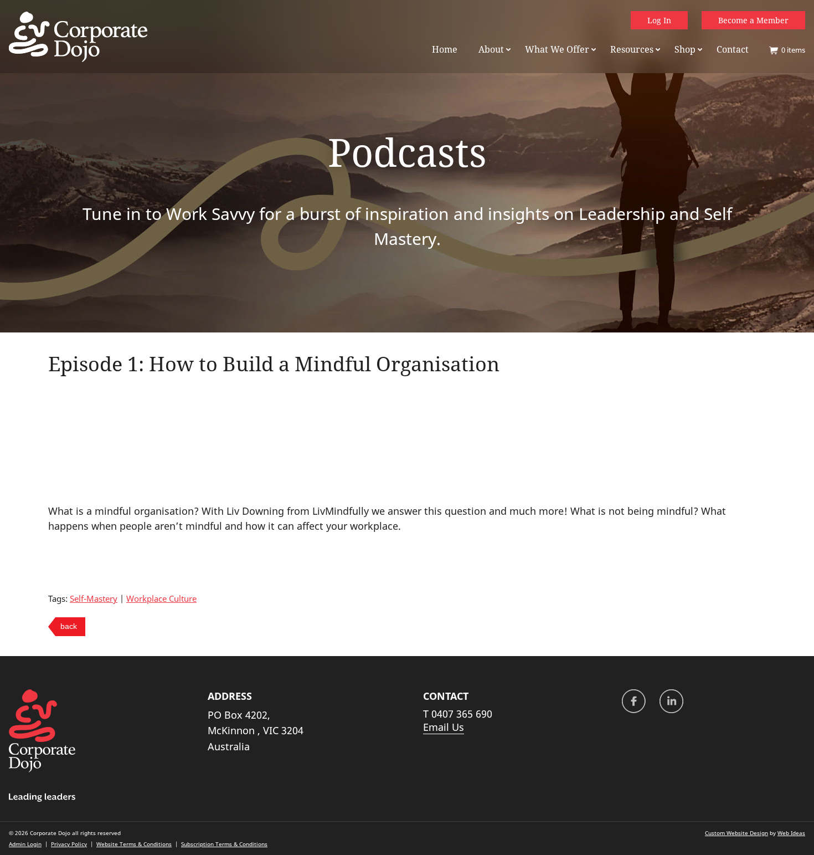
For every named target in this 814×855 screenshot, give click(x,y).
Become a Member (753, 20)
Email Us (443, 727)
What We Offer (557, 49)
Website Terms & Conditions (134, 844)
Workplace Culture (161, 598)
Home (444, 49)
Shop (684, 49)
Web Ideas (791, 833)
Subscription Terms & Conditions (224, 844)
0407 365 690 (461, 713)
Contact (733, 49)
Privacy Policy (69, 844)
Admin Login (25, 844)
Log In (659, 20)
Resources (631, 49)
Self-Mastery (93, 598)
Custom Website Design (736, 833)
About (491, 49)
